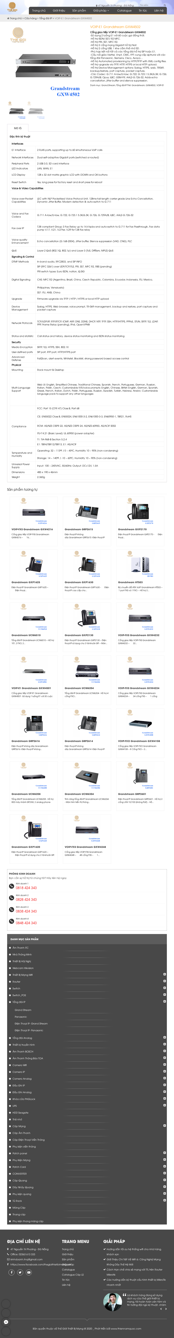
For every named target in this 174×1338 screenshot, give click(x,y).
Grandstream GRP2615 (79, 529)
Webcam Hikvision (23, 967)
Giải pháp (100, 10)
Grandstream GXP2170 (132, 529)
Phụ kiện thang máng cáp (28, 1221)
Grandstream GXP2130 (79, 635)
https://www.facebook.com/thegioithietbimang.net (41, 1264)
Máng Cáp (18, 1207)
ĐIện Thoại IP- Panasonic (29, 1030)
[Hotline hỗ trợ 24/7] (6, 1334)
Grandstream (138, 85)
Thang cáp (18, 1214)
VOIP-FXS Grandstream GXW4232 (138, 635)
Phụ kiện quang (21, 1193)
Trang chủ (39, 10)
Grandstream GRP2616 (26, 741)
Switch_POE (19, 995)
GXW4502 (150, 85)
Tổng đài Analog (22, 1037)
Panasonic (21, 1016)
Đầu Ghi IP (18, 1085)
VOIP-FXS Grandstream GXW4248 (85, 847)
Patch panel (19, 1153)
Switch (16, 988)
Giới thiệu (59, 10)
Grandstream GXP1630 (79, 582)
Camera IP (18, 1071)
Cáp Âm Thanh (21, 1132)
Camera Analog (21, 1078)
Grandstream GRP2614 (79, 741)
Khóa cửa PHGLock (23, 1098)
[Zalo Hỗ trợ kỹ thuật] (6, 1316)
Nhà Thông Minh (22, 954)
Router (16, 981)
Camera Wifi (19, 1065)
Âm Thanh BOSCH (22, 1051)
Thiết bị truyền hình (23, 1044)
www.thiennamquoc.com (126, 1328)
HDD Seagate (20, 1112)
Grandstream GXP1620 (26, 847)
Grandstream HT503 (130, 582)
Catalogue (124, 10)
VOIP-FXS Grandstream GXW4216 (32, 529)
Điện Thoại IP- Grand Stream (31, 1023)
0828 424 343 (26, 899)
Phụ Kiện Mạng (21, 1160)
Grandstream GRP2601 (132, 794)
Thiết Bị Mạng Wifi (22, 974)
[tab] (17, 128)
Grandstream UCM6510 (26, 635)
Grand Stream (108, 85)
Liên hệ (158, 10)
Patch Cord (19, 1166)
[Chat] (6, 1325)
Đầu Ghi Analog (21, 1092)
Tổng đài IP (45, 18)
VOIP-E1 (160, 85)
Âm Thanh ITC (20, 947)
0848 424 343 (26, 922)
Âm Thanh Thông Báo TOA (27, 1058)
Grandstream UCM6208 (26, 794)
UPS (14, 1105)
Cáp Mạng (18, 1126)
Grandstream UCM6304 (79, 794)
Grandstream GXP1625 (26, 582)
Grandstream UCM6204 (79, 688)
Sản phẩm (79, 10)
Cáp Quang (19, 1180)
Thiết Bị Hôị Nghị (21, 961)
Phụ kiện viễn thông (24, 1146)
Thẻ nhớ (17, 1119)
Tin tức (143, 10)
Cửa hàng (30, 18)
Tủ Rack (17, 1200)
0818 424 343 (26, 887)
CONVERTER (19, 1173)
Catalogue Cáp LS (73, 1274)
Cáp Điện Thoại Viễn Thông (28, 1139)
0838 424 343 (26, 911)
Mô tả (17, 128)
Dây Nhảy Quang (22, 1187)
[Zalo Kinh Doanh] (6, 1307)
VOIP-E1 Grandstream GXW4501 (31, 688)
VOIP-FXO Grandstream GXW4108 (139, 741)
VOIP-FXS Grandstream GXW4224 (138, 688)
